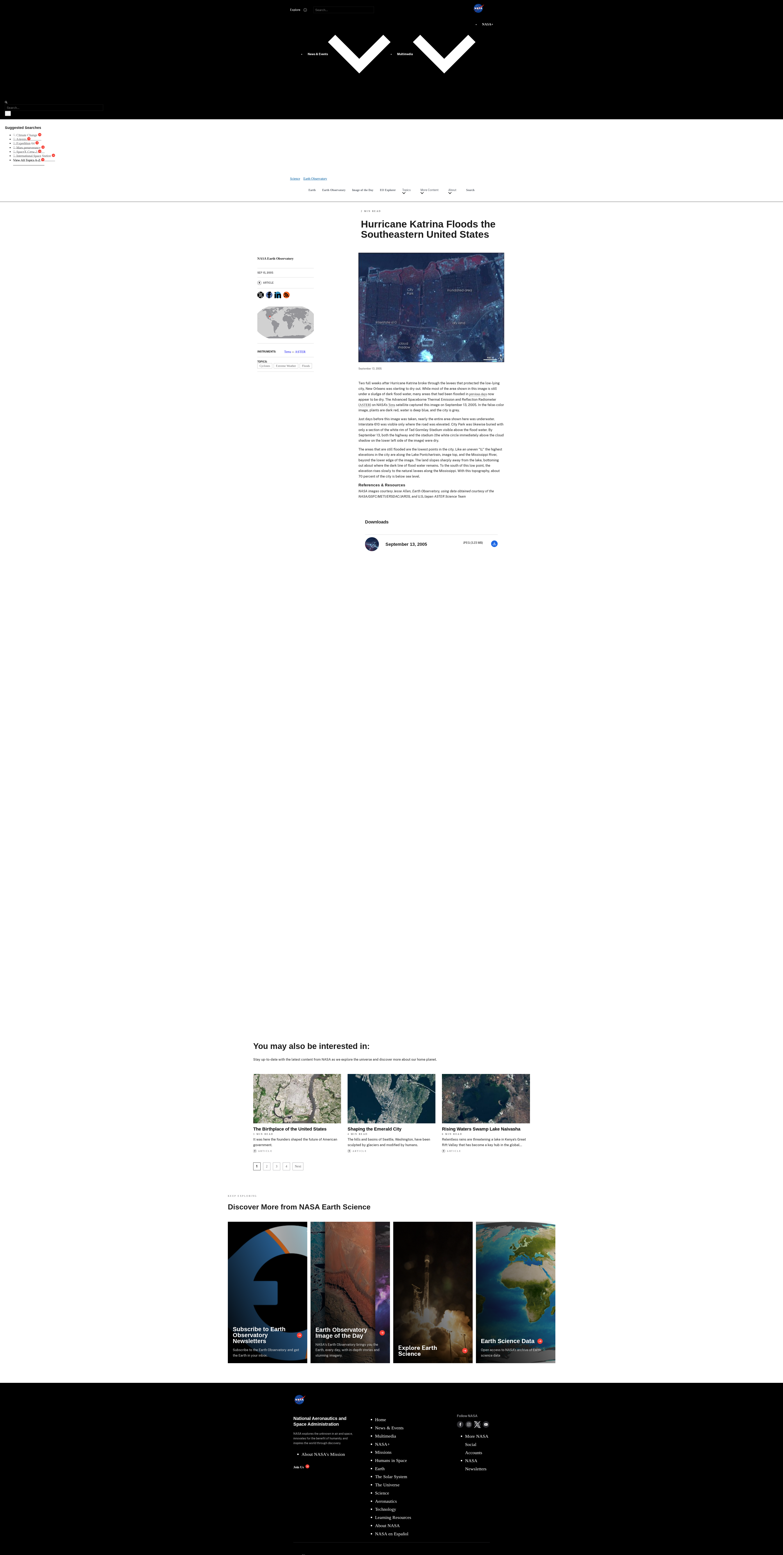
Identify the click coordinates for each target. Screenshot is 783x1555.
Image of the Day (362, 190)
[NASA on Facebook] (460, 1424)
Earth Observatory (334, 190)
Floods (306, 365)
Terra (287, 352)
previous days (478, 394)
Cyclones (265, 365)
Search (470, 190)
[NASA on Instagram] (469, 1424)
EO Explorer (388, 190)
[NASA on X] (477, 1424)
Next (298, 1166)
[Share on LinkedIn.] (278, 295)
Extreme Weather (286, 365)
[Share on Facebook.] (269, 295)
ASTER (300, 352)
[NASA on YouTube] (486, 1424)
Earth (312, 190)
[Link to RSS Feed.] (286, 295)
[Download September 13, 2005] (494, 546)
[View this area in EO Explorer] (285, 322)
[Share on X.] (260, 295)
